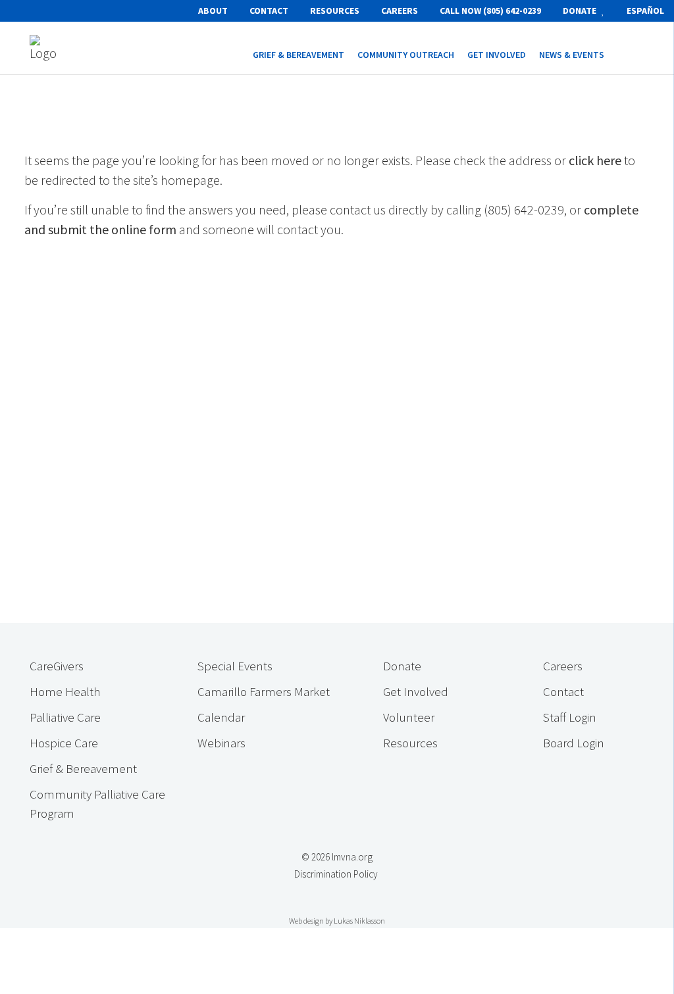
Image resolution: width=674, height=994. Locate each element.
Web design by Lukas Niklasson (337, 921)
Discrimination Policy (336, 874)
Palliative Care (65, 717)
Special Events (234, 666)
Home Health (65, 691)
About (213, 10)
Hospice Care (64, 743)
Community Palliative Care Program (97, 803)
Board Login (573, 743)
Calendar (221, 717)
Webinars (221, 743)
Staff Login (569, 717)
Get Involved (415, 691)
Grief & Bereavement (83, 768)
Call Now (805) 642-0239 (490, 10)
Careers (399, 10)
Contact (268, 10)
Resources (334, 10)
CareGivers (57, 666)
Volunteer (408, 717)
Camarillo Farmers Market (263, 691)
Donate (580, 10)
